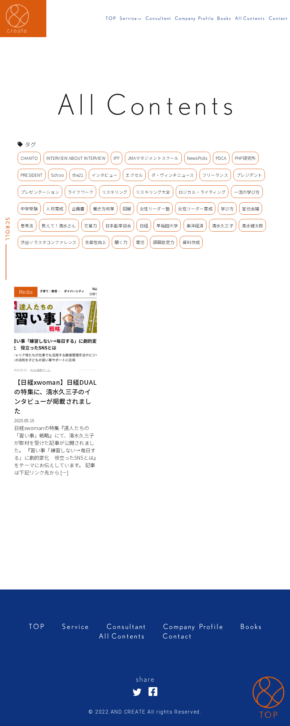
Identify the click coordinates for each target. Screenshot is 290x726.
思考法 (27, 225)
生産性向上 (95, 242)
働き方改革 (104, 208)
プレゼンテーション (40, 192)
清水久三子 (222, 225)
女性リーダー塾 (155, 208)
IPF (116, 158)
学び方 (227, 208)
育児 (140, 242)
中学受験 (29, 208)
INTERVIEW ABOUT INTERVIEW (75, 158)
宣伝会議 (250, 208)
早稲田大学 (167, 225)
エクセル (134, 175)
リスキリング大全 (153, 192)
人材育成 (54, 208)
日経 (144, 225)
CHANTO (29, 158)
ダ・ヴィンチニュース (172, 175)
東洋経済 (195, 225)
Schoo (57, 175)
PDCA (221, 158)
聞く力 (121, 242)
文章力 (90, 225)
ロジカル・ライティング (202, 192)
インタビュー (104, 175)
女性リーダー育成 (195, 208)
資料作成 (191, 242)
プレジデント (249, 175)
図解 (127, 208)
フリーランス (215, 175)
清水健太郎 (252, 225)
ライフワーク (80, 192)
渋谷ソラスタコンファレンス (48, 242)
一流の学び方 (247, 192)
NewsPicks (197, 158)
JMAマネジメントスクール (153, 158)
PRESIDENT (31, 175)
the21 (77, 175)
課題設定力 (163, 242)
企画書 (78, 208)
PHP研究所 (245, 158)
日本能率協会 (118, 225)
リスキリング (115, 192)
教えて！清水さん (59, 225)
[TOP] (268, 698)
